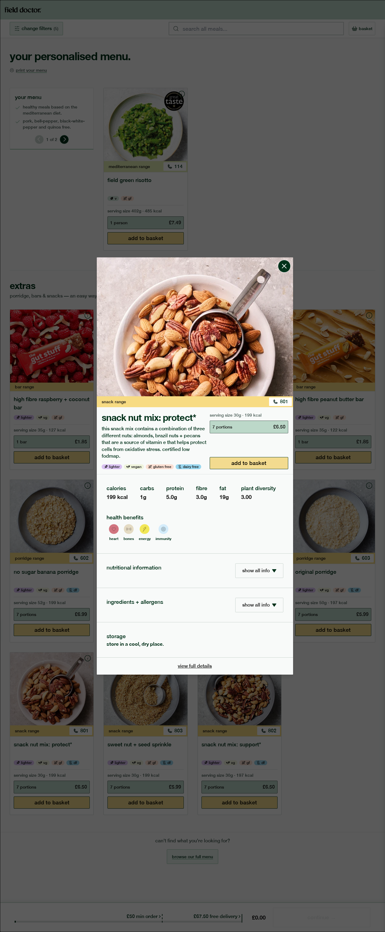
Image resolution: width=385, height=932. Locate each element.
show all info (256, 570)
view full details (195, 666)
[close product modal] (284, 259)
